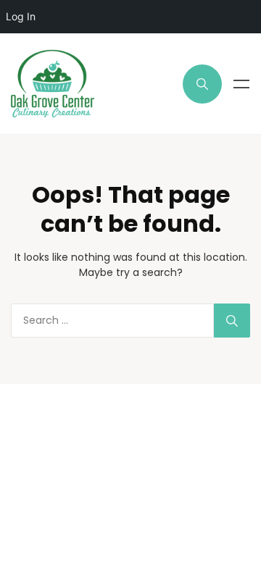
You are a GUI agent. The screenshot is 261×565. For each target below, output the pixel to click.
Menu (241, 84)
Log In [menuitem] (21, 16)
